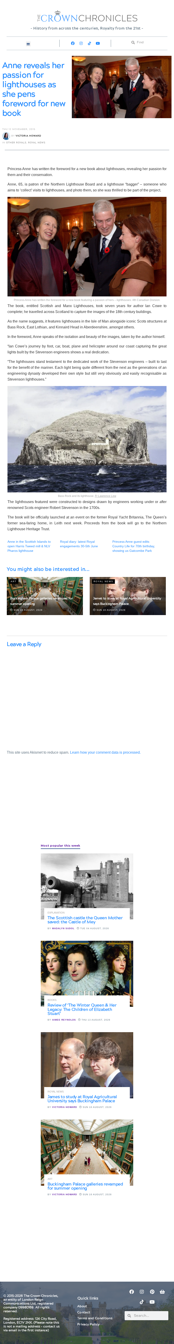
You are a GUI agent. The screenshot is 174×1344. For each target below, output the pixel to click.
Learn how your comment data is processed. (105, 752)
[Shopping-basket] (162, 1291)
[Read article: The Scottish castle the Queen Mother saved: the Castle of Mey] (87, 886)
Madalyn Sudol (63, 928)
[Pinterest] (152, 1291)
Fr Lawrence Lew (105, 496)
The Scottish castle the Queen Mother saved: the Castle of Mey (85, 920)
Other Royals (16, 142)
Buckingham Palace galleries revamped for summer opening (85, 1186)
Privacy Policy (88, 1324)
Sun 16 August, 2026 (28, 610)
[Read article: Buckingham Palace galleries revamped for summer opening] (87, 1152)
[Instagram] (81, 43)
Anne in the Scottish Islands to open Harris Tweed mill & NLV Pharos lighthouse (29, 546)
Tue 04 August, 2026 (94, 928)
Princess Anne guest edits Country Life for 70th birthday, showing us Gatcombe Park (133, 546)
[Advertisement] (41, 804)
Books (52, 1000)
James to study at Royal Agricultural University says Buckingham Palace (82, 1099)
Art (14, 581)
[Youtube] (98, 43)
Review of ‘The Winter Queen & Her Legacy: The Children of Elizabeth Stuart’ (82, 1009)
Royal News (36, 142)
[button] (28, 43)
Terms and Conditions (94, 1318)
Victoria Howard (28, 135)
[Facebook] (72, 43)
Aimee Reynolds (64, 1020)
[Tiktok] (89, 43)
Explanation (56, 912)
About (82, 1306)
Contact (83, 1312)
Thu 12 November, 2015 (18, 129)
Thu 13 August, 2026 (95, 1020)
